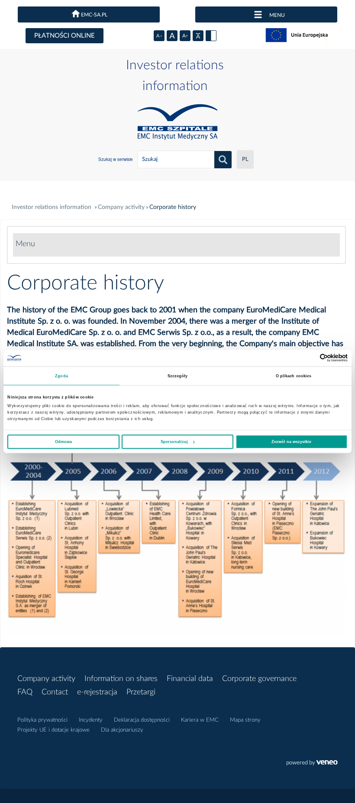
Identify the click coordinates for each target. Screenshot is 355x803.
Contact (55, 692)
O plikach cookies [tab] (294, 375)
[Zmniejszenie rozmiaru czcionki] (159, 35)
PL (245, 159)
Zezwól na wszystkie (291, 442)
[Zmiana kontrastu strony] (211, 35)
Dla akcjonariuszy (122, 730)
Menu (25, 244)
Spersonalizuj (174, 442)
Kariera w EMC (200, 720)
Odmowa (63, 442)
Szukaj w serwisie (115, 159)
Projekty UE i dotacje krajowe (53, 730)
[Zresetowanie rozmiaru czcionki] (172, 35)
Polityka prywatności (42, 720)
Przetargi (140, 692)
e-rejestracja (97, 692)
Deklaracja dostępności (142, 720)
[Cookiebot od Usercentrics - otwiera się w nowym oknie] (310, 358)
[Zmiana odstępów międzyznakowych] (198, 35)
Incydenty (91, 720)
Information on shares (121, 679)
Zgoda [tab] (61, 375)
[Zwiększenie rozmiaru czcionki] (185, 35)
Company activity (46, 679)
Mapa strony (245, 720)
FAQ (24, 692)
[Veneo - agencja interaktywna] (312, 763)
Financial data (190, 679)
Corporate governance (259, 679)
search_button (223, 159)
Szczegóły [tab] (178, 375)
